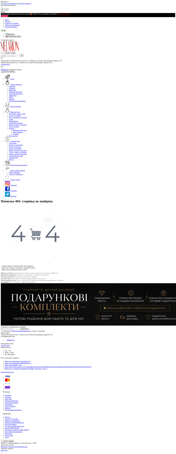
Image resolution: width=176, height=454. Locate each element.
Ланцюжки (9, 404)
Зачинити (4, 16)
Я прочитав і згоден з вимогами (24, 331)
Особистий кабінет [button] (7, 40)
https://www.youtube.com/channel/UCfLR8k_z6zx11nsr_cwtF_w (26, 369)
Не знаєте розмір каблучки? (14, 426)
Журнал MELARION (12, 428)
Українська (10, 34)
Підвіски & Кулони (11, 401)
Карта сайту (9, 435)
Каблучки (8, 399)
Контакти (8, 433)
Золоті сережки (10, 406)
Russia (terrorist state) (13, 36)
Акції (7, 19)
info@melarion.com (7, 372)
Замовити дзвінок (15, 70)
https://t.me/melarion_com (13, 365)
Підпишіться (24, 329)
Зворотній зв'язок (11, 27)
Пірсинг (8, 408)
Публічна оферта (11, 424)
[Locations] (2, 9)
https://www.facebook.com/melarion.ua (17, 361)
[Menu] (1, 7)
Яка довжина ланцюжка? (13, 432)
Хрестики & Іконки (11, 403)
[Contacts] (7, 9)
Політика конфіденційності (21, 331)
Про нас (7, 21)
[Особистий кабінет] (88, 5)
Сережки (8, 397)
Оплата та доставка (11, 23)
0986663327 (5, 70)
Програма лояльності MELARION (17, 430)
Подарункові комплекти (13, 410)
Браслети (8, 395)
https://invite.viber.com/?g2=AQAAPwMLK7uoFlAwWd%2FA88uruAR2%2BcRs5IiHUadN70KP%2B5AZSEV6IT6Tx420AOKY (48, 367)
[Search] (22, 55)
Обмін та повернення (12, 25)
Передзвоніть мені (7, 343)
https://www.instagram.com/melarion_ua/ (18, 363)
